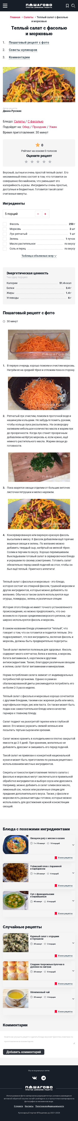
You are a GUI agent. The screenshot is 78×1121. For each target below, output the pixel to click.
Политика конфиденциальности (49, 1106)
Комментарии (19, 57)
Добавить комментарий (23, 1052)
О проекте (18, 1106)
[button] (39, 256)
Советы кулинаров (23, 50)
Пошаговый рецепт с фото (29, 42)
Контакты (29, 1106)
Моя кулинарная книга (67, 5)
